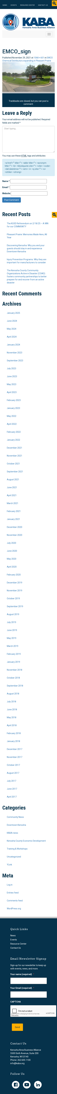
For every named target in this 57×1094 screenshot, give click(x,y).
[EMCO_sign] (28, 77)
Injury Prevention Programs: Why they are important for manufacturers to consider (26, 261)
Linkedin (38, 1085)
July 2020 (11, 543)
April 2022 (12, 424)
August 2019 (13, 614)
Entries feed (13, 892)
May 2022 (11, 416)
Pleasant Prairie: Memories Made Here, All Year (27, 236)
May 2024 (11, 329)
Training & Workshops (17, 849)
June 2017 (12, 789)
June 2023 (12, 376)
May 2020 (11, 559)
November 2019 (14, 590)
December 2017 (14, 749)
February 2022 (14, 432)
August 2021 (13, 479)
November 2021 (14, 455)
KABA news (12, 833)
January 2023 (13, 408)
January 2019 (13, 662)
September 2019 (15, 606)
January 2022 (13, 440)
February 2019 (14, 654)
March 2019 (12, 646)
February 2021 (14, 511)
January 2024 (13, 344)
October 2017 (13, 765)
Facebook (15, 1085)
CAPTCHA (15, 1002)
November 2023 (14, 352)
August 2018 (13, 693)
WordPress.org (14, 908)
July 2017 (11, 781)
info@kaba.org (17, 1063)
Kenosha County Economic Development (26, 841)
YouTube (27, 1085)
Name (6, 181)
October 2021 (13, 463)
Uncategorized (14, 856)
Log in (9, 885)
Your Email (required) (22, 988)
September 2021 (15, 471)
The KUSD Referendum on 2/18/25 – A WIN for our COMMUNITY (27, 225)
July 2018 (11, 701)
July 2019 (11, 622)
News (5, 5)
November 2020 (14, 535)
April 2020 (12, 567)
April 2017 (12, 797)
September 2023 (15, 360)
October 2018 (13, 678)
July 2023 (11, 368)
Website (6, 193)
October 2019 (13, 598)
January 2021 (13, 519)
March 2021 (12, 503)
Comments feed (15, 900)
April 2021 (12, 495)
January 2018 (13, 741)
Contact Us (43, 5)
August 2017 (13, 773)
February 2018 (14, 733)
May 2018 (11, 717)
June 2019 (12, 630)
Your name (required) (22, 974)
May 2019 (11, 638)
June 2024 (12, 321)
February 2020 (14, 574)
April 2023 (12, 392)
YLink (9, 864)
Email (5, 187)
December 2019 (14, 582)
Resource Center (27, 5)
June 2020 (12, 551)
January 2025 (13, 313)
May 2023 (11, 384)
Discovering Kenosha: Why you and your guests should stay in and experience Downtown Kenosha (26, 248)
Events (14, 5)
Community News (15, 817)
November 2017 (14, 757)
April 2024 (12, 337)
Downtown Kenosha (16, 825)
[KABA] (28, 22)
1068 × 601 (39, 57)
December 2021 (14, 448)
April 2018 (12, 725)
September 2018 (15, 685)
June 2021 (12, 487)
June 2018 (12, 709)
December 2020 (14, 527)
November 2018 (14, 670)
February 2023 (14, 400)
